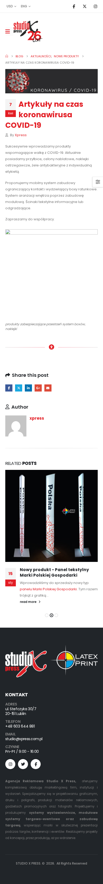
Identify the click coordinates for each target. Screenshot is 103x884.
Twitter (18, 388)
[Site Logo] (28, 31)
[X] (84, 6)
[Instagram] (95, 6)
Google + (38, 388)
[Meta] (36, 764)
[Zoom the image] (51, 648)
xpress (21, 135)
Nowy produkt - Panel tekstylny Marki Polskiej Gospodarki (54, 572)
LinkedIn (28, 388)
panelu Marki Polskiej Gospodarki (48, 589)
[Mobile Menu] (9, 31)
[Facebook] (74, 6)
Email (48, 388)
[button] (46, 615)
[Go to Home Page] (6, 56)
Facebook (8, 388)
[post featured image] (51, 516)
